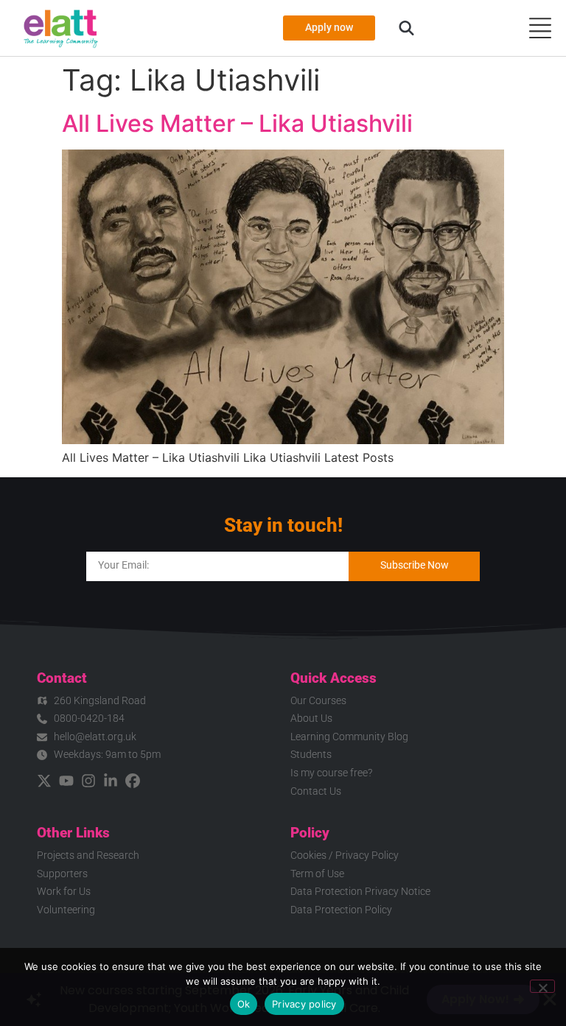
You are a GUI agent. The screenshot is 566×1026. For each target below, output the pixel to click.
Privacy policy (304, 1004)
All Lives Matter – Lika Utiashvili (237, 123)
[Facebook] (132, 780)
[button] (406, 28)
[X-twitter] (44, 780)
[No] (542, 986)
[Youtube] (66, 780)
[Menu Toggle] (540, 28)
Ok (244, 1004)
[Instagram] (88, 780)
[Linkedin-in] (110, 780)
